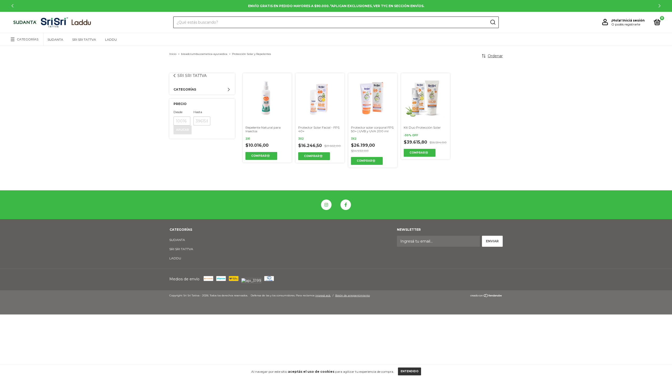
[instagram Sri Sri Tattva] (326, 205)
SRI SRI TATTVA (84, 39)
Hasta (197, 112)
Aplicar (182, 130)
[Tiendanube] (486, 296)
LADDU (111, 39)
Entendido (409, 371)
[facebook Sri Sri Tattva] (345, 205)
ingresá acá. (323, 295)
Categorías (27, 39)
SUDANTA (55, 39)
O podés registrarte (625, 24)
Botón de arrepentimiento (352, 295)
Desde (178, 112)
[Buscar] (492, 22)
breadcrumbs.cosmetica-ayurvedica (204, 54)
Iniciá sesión (633, 20)
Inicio (172, 54)
